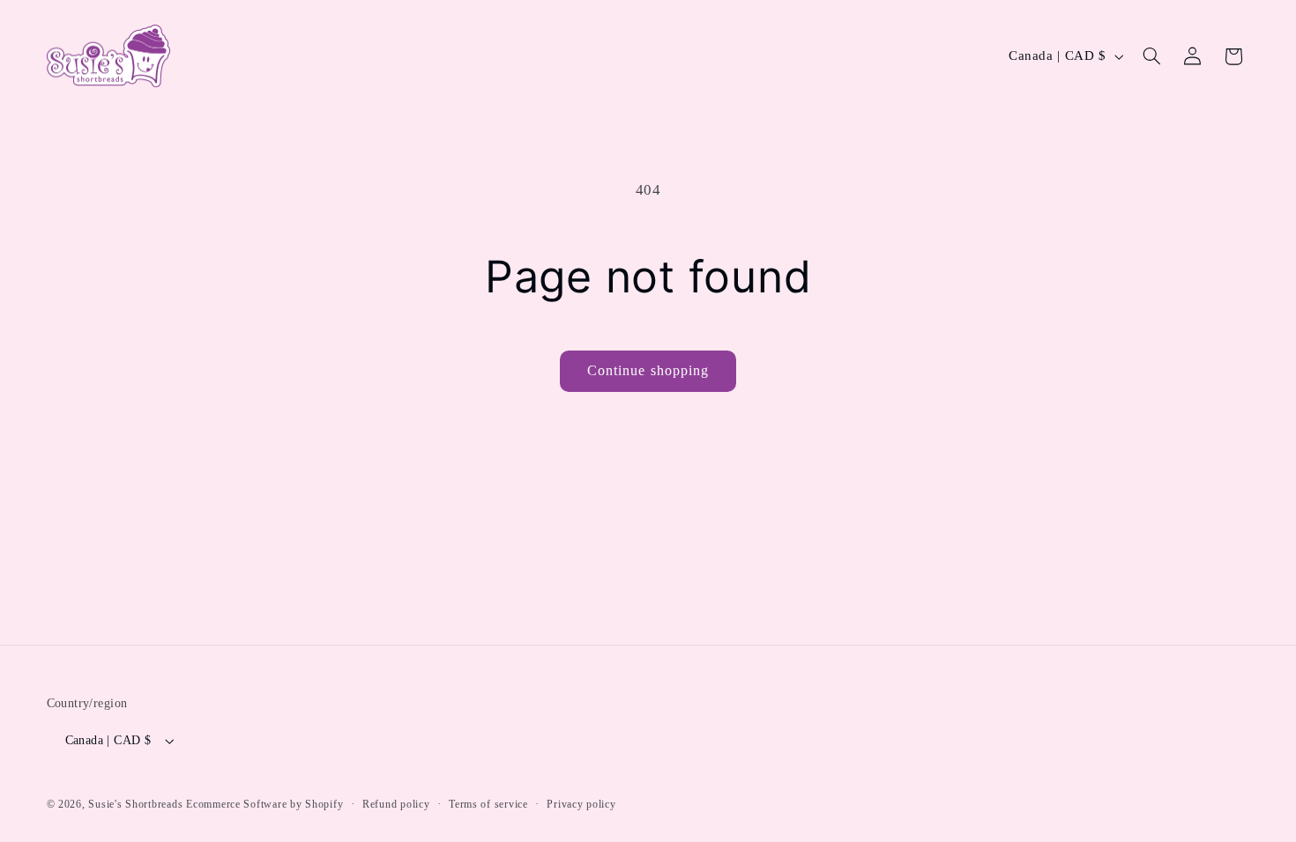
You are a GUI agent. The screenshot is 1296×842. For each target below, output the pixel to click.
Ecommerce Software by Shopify (264, 804)
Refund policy (396, 804)
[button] (1151, 56)
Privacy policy (581, 804)
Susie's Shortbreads (135, 804)
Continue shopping (648, 370)
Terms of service (488, 804)
